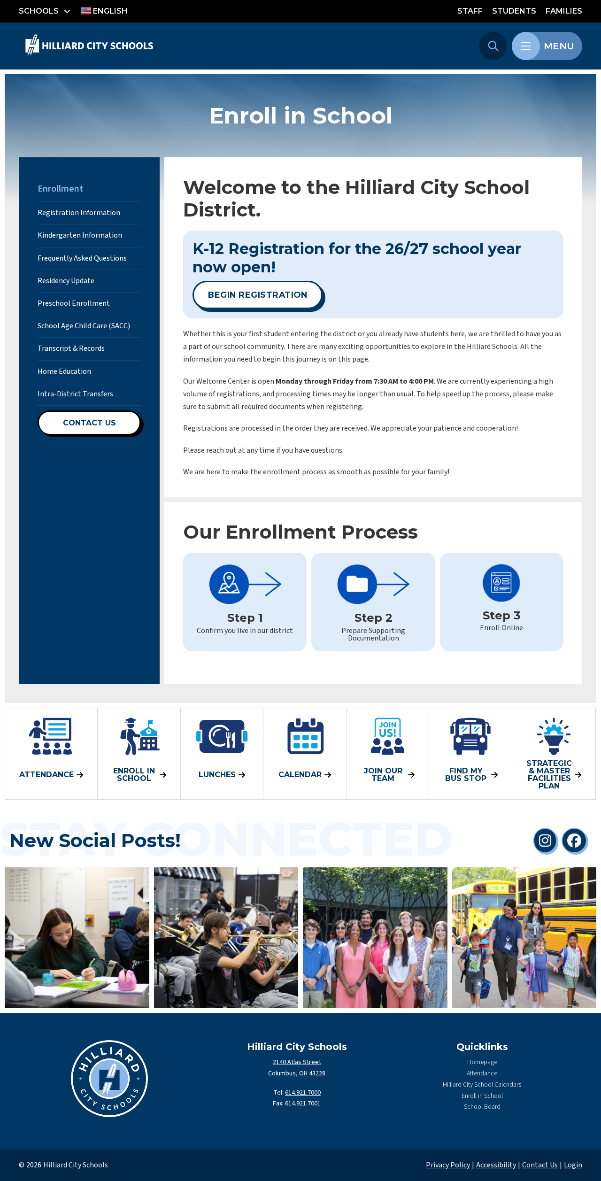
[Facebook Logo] (574, 840)
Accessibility (496, 1165)
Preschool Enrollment (74, 303)
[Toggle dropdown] (67, 11)
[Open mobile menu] (526, 46)
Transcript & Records (71, 348)
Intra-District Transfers (75, 394)
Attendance (482, 1073)
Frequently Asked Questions (82, 258)
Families (564, 11)
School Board (482, 1107)
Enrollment (60, 188)
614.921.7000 (303, 1092)
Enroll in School (482, 1096)
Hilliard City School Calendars (482, 1084)
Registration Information (79, 213)
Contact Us (89, 422)
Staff (470, 11)
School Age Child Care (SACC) (84, 326)
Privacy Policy (448, 1165)
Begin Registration (257, 295)
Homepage (482, 1062)
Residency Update (66, 281)
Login (573, 1165)
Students (514, 11)
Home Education (64, 371)
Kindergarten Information (80, 235)
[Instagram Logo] (545, 840)
